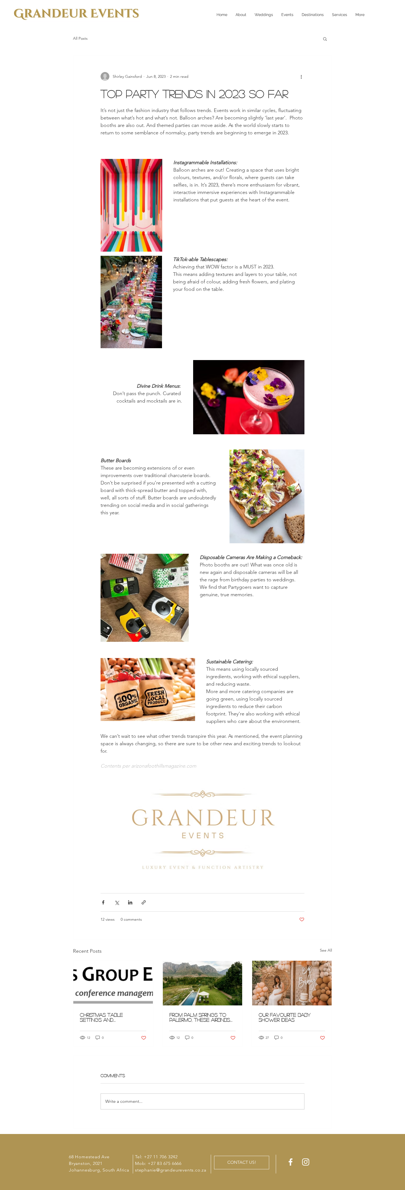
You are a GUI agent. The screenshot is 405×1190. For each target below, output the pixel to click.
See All (326, 950)
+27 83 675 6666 (165, 1163)
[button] (325, 38)
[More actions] (301, 76)
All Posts (80, 38)
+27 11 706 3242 (161, 1156)
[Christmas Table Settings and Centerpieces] (113, 983)
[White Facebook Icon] (290, 1162)
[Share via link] (143, 902)
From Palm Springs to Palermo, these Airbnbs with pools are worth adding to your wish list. (201, 1017)
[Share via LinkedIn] (130, 902)
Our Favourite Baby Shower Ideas (284, 1017)
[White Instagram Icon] (305, 1162)
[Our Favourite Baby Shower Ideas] (292, 983)
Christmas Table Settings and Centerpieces (101, 1017)
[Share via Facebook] (103, 902)
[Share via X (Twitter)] (116, 902)
